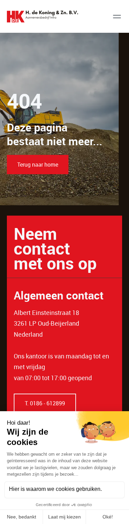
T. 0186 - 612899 (45, 403)
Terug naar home (37, 164)
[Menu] (117, 16)
